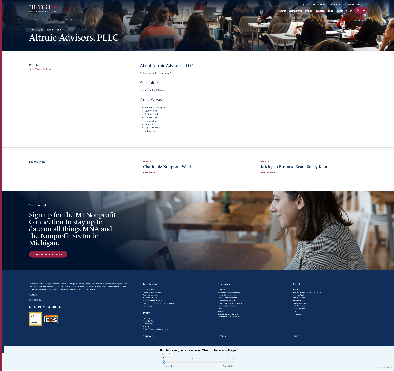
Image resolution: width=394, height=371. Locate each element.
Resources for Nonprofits (227, 306)
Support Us (348, 4)
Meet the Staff (298, 295)
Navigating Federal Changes (229, 292)
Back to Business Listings (46, 29)
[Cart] (350, 11)
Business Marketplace (51, 20)
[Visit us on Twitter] (44, 307)
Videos (220, 311)
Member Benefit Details (152, 300)
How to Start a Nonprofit (227, 295)
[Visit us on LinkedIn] (39, 307)
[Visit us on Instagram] (35, 307)
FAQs (294, 311)
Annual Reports (299, 308)
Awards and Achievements (303, 303)
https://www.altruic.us (40, 69)
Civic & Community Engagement (155, 329)
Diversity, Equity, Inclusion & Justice (307, 292)
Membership (295, 10)
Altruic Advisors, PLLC (67, 20)
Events (339, 10)
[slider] (163, 362)
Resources (320, 10)
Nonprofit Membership (152, 292)
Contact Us (362, 4)
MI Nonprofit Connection (227, 298)
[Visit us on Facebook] (30, 307)
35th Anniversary (299, 306)
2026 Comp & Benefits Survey (230, 303)
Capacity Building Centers (228, 314)
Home (31, 20)
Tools (220, 308)
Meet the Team (149, 321)
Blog (330, 10)
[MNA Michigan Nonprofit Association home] (44, 9)
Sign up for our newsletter (47, 254)
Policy (308, 10)
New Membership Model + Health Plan (158, 303)
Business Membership (151, 295)
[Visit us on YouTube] (54, 307)
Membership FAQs (150, 298)
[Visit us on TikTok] (49, 307)
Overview (146, 318)
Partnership (147, 306)
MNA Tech (322, 4)
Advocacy (146, 326)
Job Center (335, 4)
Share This (363, 20)
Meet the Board (299, 298)
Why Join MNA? (149, 289)
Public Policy (148, 323)
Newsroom (297, 300)
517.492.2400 (35, 300)
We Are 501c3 (309, 4)
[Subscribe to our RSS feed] (59, 307)
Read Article (149, 172)
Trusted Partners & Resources (229, 316)
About (282, 10)
